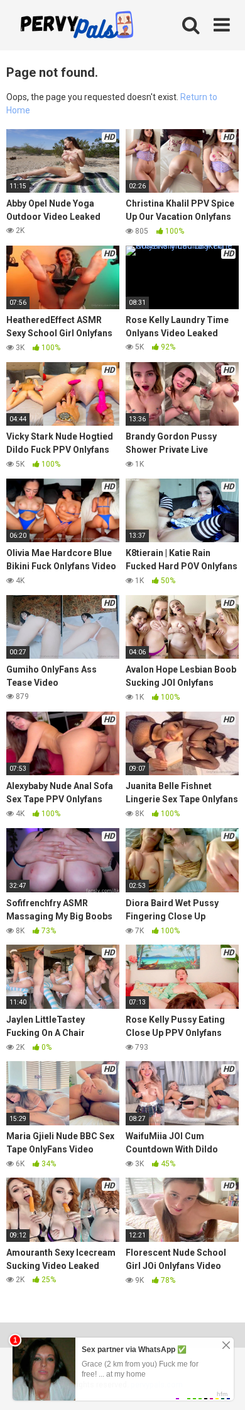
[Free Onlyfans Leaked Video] (76, 26)
